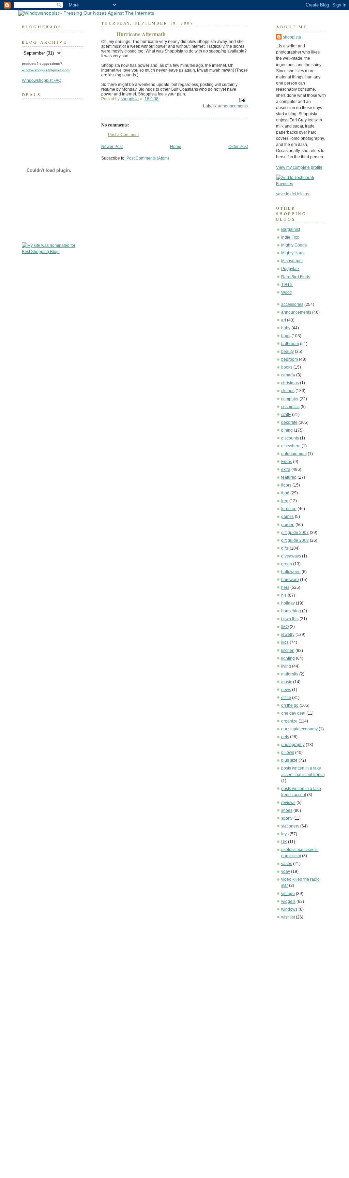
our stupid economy (299, 729)
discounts (290, 438)
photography (293, 744)
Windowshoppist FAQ (41, 80)
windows (289, 909)
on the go (290, 705)
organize (289, 721)
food (285, 493)
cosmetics (290, 406)
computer (290, 399)
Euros (286, 461)
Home (175, 146)
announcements (296, 312)
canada (288, 375)
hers (285, 587)
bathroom (290, 343)
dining (287, 430)
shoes (286, 810)
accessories (292, 304)
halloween (291, 571)
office (286, 697)
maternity (289, 674)
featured (289, 477)
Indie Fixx (290, 237)
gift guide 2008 (295, 540)
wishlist (288, 917)
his (284, 595)
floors (286, 485)
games (287, 516)
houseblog (291, 611)
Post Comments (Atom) (147, 158)
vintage (288, 893)
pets (285, 736)
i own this (290, 618)
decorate (289, 422)
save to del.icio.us (292, 194)
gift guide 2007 (295, 532)
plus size (289, 760)
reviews (288, 802)
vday (285, 871)
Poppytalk (290, 268)
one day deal (293, 713)
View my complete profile (299, 167)
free (284, 500)
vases (286, 863)
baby (285, 328)
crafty (286, 414)
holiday (288, 603)
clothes (287, 390)
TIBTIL (287, 284)
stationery (290, 826)
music (286, 682)
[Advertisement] (296, 1028)
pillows (287, 752)
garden (287, 524)
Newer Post (112, 146)
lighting (288, 658)
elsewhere (291, 446)
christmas (290, 383)
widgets (288, 901)
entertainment (294, 453)
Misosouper (292, 260)
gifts (285, 548)
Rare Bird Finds (295, 276)
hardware (290, 579)
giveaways (291, 556)
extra (285, 469)
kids (285, 642)
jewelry (287, 634)
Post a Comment (123, 134)
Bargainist (290, 229)
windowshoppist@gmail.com (46, 70)
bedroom (289, 359)
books (286, 367)
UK (284, 841)
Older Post (238, 146)
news (286, 689)
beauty (287, 351)
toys (285, 834)
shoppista (292, 37)
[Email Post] (242, 100)
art (283, 320)
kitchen (287, 650)
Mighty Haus (292, 253)
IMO (285, 626)
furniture (289, 508)
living (286, 666)
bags (285, 335)
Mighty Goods (294, 245)
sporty (286, 818)
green (286, 564)
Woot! (286, 292)
